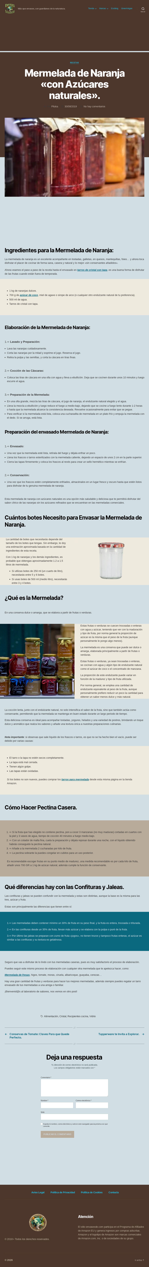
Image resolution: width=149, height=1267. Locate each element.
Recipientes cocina (78, 1016)
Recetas (74, 63)
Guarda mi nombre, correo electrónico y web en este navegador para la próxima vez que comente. (75, 1125)
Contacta (113, 1192)
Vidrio (92, 1016)
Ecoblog (114, 8)
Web (42, 1112)
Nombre (44, 1101)
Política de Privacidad (63, 1192)
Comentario (46, 1077)
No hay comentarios (94, 106)
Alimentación (51, 1016)
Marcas (102, 8)
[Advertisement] (74, 34)
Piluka (54, 106)
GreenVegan (126, 8)
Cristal (62, 1016)
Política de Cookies (91, 1192)
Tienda (91, 8)
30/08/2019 (71, 106)
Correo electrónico (83, 1101)
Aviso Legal (37, 1192)
